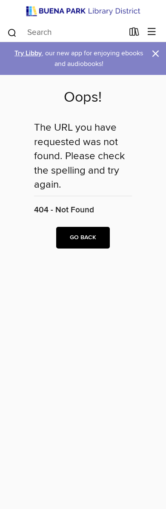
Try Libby (28, 53)
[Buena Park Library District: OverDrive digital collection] (83, 10)
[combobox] (65, 33)
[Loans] (134, 33)
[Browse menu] (152, 32)
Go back (83, 237)
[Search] (12, 32)
